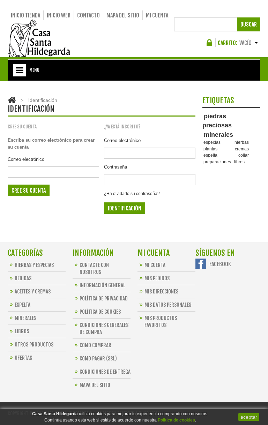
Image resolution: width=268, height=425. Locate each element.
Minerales (25, 318)
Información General (102, 285)
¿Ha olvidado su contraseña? (132, 193)
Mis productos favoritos (160, 321)
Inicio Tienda (25, 15)
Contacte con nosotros (94, 268)
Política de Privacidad (104, 298)
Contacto (88, 15)
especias (212, 142)
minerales (218, 134)
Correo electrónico (26, 159)
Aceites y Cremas (33, 291)
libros (239, 161)
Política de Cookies (100, 311)
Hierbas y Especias (34, 265)
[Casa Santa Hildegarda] (39, 38)
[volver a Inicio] (12, 100)
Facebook (220, 264)
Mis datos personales (167, 304)
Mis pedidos (157, 278)
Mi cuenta (157, 15)
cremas (242, 149)
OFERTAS (23, 358)
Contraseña (115, 167)
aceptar (248, 417)
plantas (210, 149)
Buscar (248, 24)
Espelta (22, 304)
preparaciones (217, 161)
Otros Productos (34, 344)
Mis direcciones (161, 291)
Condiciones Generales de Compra (104, 328)
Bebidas (23, 278)
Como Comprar (95, 345)
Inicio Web (58, 15)
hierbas (241, 142)
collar (243, 155)
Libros (22, 331)
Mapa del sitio (122, 15)
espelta (210, 155)
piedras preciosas (217, 121)
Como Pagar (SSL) (98, 358)
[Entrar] (211, 44)
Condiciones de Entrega (105, 371)
